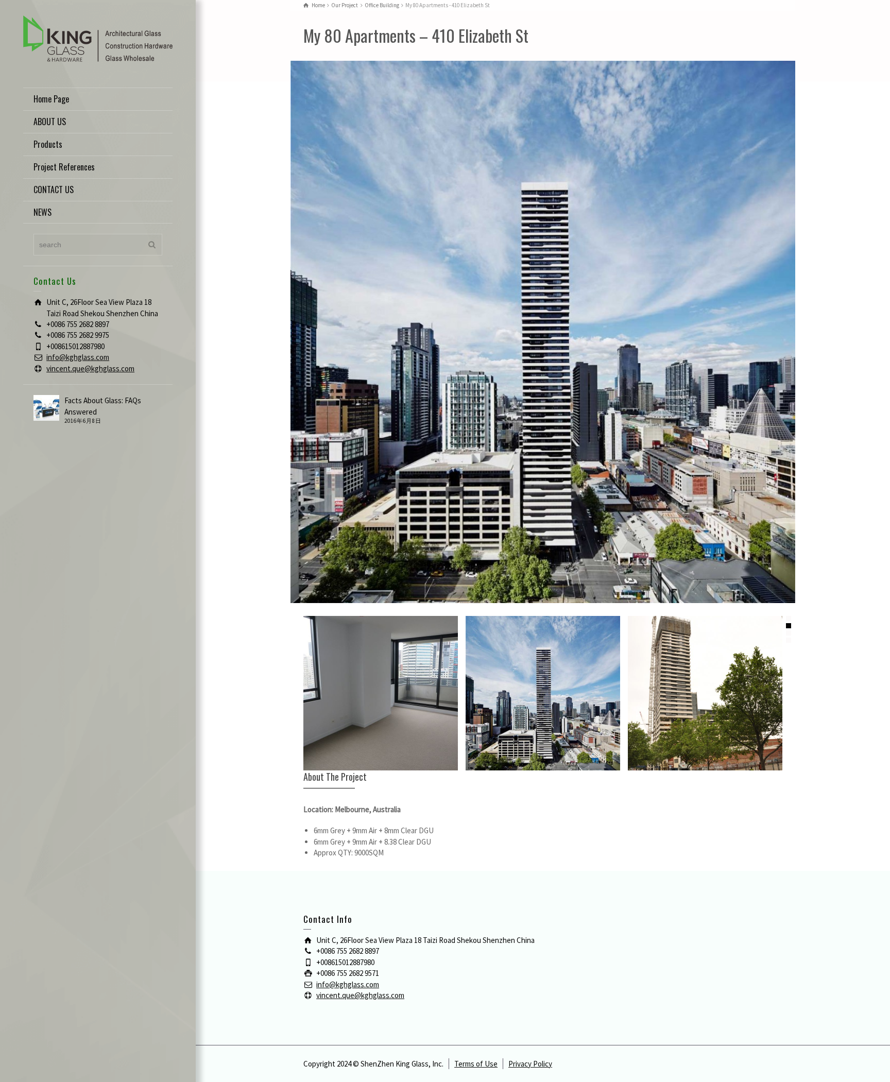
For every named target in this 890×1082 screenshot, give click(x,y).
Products (47, 144)
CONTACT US (53, 189)
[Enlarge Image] (542, 332)
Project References (64, 167)
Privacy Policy (530, 1064)
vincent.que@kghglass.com (90, 368)
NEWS (42, 212)
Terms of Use (476, 1064)
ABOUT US (49, 121)
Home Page (51, 99)
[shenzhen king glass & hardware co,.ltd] (98, 38)
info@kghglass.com (77, 357)
